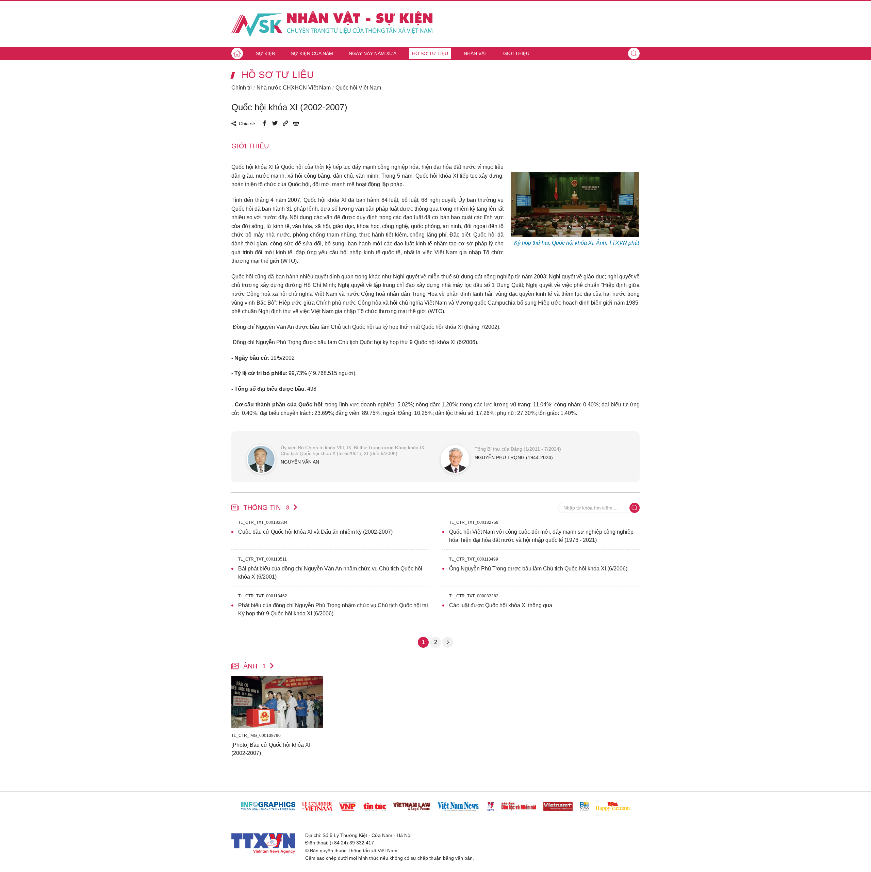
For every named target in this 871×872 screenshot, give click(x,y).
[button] (634, 53)
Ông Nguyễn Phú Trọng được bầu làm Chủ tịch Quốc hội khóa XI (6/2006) (538, 568)
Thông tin (266, 507)
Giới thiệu (516, 53)
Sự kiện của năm (312, 53)
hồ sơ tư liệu (278, 75)
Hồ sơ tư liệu (430, 53)
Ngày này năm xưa (372, 53)
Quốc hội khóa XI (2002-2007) (289, 107)
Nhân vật (476, 53)
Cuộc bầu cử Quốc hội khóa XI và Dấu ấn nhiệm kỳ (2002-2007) (315, 532)
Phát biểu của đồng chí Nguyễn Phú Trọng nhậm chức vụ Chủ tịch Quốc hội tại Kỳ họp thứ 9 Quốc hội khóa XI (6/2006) (333, 609)
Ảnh (254, 666)
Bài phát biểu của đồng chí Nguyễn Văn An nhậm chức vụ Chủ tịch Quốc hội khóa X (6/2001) (330, 573)
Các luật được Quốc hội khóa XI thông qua (500, 605)
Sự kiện (265, 53)
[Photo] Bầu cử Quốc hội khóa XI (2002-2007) (270, 749)
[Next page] (447, 642)
